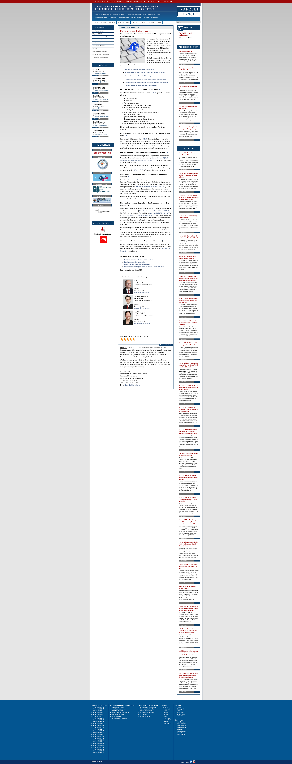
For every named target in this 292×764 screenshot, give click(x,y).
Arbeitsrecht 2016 (98, 725)
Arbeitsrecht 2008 (98, 740)
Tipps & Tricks (112, 17)
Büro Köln (180, 729)
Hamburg (112, 22)
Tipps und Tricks (98, 34)
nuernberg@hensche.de (101, 125)
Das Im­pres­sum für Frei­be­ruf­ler (134, 262)
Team (178, 711)
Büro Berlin (180, 722)
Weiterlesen (184, 64)
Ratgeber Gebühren (136, 17)
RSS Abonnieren (166, 345)
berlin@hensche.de (100, 73)
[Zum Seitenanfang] (159, 89)
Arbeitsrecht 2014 (98, 729)
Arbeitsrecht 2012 (98, 733)
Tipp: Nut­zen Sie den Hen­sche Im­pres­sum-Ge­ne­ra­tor (141, 85)
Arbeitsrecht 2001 (98, 753)
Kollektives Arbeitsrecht (147, 712)
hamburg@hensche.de (101, 90)
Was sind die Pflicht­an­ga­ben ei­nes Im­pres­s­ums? (139, 69)
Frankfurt (104, 22)
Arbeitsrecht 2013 (98, 731)
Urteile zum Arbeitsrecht (149, 14)
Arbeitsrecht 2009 (98, 738)
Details (101, 75)
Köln (127, 22)
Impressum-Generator (101, 17)
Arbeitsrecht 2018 (98, 722)
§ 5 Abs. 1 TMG (138, 170)
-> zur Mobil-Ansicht (99, 27)
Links (165, 716)
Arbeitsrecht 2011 (98, 734)
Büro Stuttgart (181, 735)
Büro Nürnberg (181, 733)
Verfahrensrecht (145, 716)
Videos (95, 49)
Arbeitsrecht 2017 (98, 723)
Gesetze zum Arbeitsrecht (134, 14)
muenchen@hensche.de (102, 116)
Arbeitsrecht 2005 (98, 745)
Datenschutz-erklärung (181, 715)
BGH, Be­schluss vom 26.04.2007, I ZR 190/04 (154, 211)
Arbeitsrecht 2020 (98, 718)
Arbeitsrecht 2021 (98, 716)
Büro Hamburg (181, 725)
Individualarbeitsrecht (147, 709)
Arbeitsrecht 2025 (98, 709)
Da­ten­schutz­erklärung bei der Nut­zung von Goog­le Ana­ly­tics (144, 267)
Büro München (181, 731)
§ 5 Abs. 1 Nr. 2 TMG (133, 180)
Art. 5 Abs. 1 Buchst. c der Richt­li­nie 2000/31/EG (139, 215)
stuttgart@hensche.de (101, 134)
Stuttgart (151, 22)
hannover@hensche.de (101, 99)
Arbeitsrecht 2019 (98, 720)
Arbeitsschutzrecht (146, 711)
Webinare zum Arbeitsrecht (101, 55)
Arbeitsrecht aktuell (106, 14)
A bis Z (165, 707)
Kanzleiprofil (154, 17)
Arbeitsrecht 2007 (98, 742)
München (135, 22)
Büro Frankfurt (181, 724)
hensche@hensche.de (141, 292)
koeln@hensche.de (100, 108)
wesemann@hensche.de (142, 323)
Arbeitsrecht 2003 (98, 749)
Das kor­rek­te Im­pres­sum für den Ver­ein (137, 264)
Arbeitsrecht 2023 (98, 712)
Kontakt (165, 714)
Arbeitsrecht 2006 (98, 743)
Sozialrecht (143, 714)
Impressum (180, 712)
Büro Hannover (181, 727)
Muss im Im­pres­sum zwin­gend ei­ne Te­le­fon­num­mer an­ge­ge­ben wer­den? (146, 82)
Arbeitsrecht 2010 (98, 736)
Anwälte (158, 22)
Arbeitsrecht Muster (124, 17)
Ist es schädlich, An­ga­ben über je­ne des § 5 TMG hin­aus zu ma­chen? (145, 72)
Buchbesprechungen (118, 707)
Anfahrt (95, 75)
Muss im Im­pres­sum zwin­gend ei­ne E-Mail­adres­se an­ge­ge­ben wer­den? (146, 79)
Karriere (165, 712)
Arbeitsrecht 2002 (98, 751)
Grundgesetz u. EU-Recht (148, 707)
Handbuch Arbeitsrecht (119, 14)
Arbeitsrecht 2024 (98, 711)
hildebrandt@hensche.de (142, 308)
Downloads (167, 709)
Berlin (97, 22)
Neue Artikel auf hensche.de (120, 712)
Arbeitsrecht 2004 (98, 747)
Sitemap (166, 722)
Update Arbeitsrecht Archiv (101, 58)
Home (96, 14)
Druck (165, 711)
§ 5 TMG (153, 93)
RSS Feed (166, 718)
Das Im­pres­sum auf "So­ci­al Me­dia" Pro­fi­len (138, 260)
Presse (159, 14)
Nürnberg (143, 22)
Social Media (167, 720)
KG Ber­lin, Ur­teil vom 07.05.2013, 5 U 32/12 (150, 187)
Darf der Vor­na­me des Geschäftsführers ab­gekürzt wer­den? (142, 76)
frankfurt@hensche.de (101, 82)
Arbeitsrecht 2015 (98, 727)
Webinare (146, 17)
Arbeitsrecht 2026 (98, 707)
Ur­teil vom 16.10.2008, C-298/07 (159, 213)
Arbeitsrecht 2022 (98, 714)
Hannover (121, 22)
